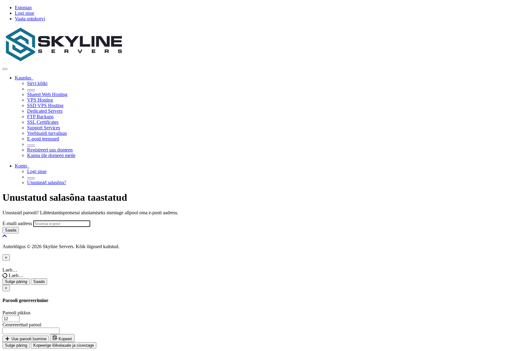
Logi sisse (24, 13)
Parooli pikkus (16, 312)
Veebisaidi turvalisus (47, 133)
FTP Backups (40, 116)
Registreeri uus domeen (50, 149)
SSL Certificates (42, 122)
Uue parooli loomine (28, 339)
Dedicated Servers (44, 111)
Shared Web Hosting (47, 94)
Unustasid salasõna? (46, 182)
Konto (22, 165)
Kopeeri (64, 339)
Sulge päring (16, 281)
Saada (10, 230)
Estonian (23, 7)
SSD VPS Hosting (45, 105)
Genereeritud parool (21, 324)
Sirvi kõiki (37, 83)
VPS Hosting (40, 100)
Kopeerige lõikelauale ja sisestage (63, 345)
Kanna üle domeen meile (51, 155)
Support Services (43, 127)
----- (31, 88)
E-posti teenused (43, 138)
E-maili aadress (17, 223)
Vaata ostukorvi (30, 18)
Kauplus (24, 77)
